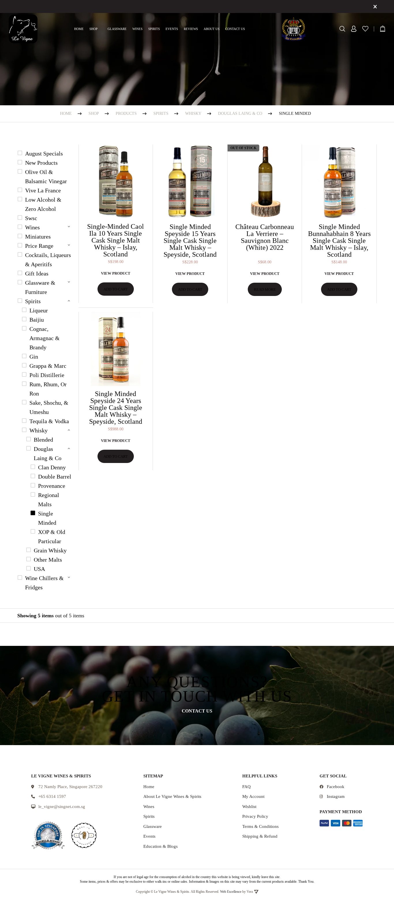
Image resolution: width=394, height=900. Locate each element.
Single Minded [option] (47, 518)
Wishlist (249, 806)
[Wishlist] (365, 28)
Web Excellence (230, 892)
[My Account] (354, 29)
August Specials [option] (44, 153)
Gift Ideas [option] (36, 273)
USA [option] (39, 569)
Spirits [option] (33, 301)
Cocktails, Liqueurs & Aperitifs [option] (48, 259)
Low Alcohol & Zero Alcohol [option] (43, 204)
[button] (44, 227)
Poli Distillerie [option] (46, 375)
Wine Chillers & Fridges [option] (44, 582)
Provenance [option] (51, 486)
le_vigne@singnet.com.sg (61, 806)
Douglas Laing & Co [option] (47, 453)
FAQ (246, 786)
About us (211, 29)
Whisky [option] (38, 430)
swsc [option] (31, 218)
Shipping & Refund (259, 836)
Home (79, 29)
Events (172, 29)
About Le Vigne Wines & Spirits (172, 796)
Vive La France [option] (43, 190)
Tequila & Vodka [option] (49, 421)
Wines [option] (32, 227)
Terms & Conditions (260, 826)
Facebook (335, 786)
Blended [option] (43, 439)
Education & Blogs (160, 846)
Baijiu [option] (36, 319)
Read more (265, 289)
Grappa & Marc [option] (47, 366)
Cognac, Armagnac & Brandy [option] (44, 338)
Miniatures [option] (38, 236)
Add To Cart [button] (116, 289)
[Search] (342, 29)
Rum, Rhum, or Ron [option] (48, 389)
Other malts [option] (48, 559)
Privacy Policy (255, 816)
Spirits (154, 29)
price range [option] (39, 246)
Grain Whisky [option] (50, 550)
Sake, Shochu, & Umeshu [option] (48, 407)
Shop (93, 29)
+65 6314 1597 (52, 796)
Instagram (336, 796)
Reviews (191, 29)
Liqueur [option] (38, 310)
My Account (253, 796)
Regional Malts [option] (48, 499)
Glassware (117, 29)
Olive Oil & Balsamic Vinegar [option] (46, 176)
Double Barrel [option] (54, 476)
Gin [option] (33, 356)
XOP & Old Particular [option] (51, 536)
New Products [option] (41, 163)
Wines (137, 29)
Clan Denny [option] (52, 467)
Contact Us (235, 29)
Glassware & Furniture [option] (40, 287)
